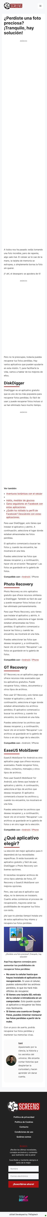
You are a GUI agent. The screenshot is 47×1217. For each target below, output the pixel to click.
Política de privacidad (24, 1117)
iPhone (35, 659)
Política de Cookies (24, 1122)
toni (20, 1043)
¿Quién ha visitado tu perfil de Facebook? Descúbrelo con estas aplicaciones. (23, 514)
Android (26, 576)
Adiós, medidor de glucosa (20, 500)
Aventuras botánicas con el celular (24, 493)
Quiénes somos (24, 1137)
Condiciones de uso (24, 1132)
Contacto (23, 1127)
